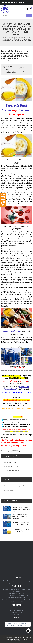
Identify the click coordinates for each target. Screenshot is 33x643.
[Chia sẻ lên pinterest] (13, 451)
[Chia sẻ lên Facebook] (8, 451)
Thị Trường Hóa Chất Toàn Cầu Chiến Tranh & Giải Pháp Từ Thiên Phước (20, 516)
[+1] (16, 451)
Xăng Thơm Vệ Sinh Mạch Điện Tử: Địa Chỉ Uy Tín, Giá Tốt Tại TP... (20, 524)
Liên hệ (3, 205)
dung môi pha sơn (9, 490)
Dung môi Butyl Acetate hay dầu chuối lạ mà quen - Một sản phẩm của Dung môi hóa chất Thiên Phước (15, 55)
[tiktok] (19, 451)
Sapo (20, 640)
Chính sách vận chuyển (16, 610)
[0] (30, 9)
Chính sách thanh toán (16, 608)
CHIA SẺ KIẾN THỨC (11, 466)
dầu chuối (24, 110)
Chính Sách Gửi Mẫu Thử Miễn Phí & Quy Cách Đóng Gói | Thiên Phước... (21, 509)
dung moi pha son (22, 486)
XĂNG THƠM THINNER (11, 470)
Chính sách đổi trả (16, 612)
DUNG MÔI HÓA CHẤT (11, 462)
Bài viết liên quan (10, 501)
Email (3, 197)
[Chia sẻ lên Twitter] (11, 451)
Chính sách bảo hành (17, 614)
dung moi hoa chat (9, 486)
